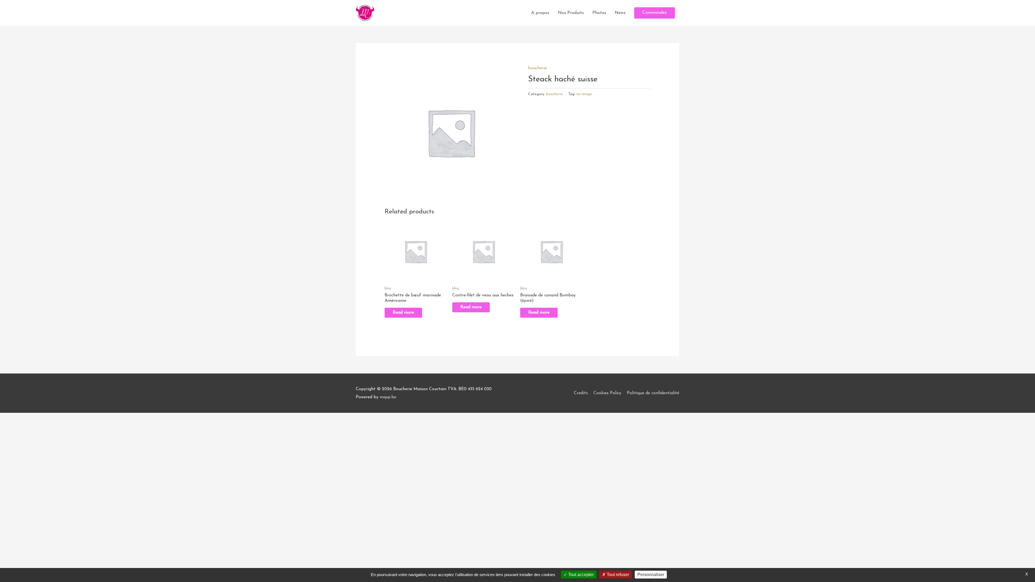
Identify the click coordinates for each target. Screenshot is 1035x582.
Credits (581, 393)
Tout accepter (580, 574)
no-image (584, 94)
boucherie (537, 68)
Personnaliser (650, 574)
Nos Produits (571, 13)
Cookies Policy (607, 393)
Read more (403, 312)
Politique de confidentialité (653, 393)
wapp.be (388, 397)
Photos (599, 13)
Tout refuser (617, 574)
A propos (540, 13)
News (620, 13)
